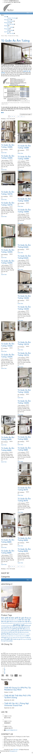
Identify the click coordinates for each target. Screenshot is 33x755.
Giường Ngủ (10, 30)
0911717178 (7, 717)
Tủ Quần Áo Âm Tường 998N (24, 438)
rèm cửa (26, 634)
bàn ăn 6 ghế (10, 619)
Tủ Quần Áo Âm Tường (15, 40)
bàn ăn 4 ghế (4, 619)
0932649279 (7, 723)
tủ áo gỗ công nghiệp (7, 641)
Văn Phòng (7, 32)
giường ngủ (18, 624)
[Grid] (1, 112)
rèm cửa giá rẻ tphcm (10, 635)
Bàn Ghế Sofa (10, 24)
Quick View (4, 152)
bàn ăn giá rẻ (6, 621)
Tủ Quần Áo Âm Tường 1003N (24, 297)
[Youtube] (4, 673)
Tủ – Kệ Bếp (10, 27)
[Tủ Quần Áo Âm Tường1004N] (25, 230)
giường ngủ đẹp (25, 632)
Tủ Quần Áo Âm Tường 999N (7, 438)
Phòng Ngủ (7, 29)
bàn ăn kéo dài (15, 621)
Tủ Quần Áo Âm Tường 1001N (24, 343)
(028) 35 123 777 (8, 728)
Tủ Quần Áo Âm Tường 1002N (7, 344)
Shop (6, 35)
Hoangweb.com (13, 751)
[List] (3, 112)
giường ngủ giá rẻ (8, 628)
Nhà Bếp (6, 25)
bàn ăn (28, 618)
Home (5, 16)
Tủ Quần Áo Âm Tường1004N (24, 246)
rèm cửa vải (24, 635)
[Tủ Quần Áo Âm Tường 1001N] (25, 326)
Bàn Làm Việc (10, 33)
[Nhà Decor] (8, 7)
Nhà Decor (16, 749)
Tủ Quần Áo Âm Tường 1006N (24, 199)
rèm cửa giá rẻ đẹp (17, 635)
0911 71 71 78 (8, 716)
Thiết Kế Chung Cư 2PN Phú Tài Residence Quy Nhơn (17, 688)
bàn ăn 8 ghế (16, 619)
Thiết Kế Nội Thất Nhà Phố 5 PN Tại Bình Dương (17, 696)
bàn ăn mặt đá (24, 621)
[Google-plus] (4, 671)
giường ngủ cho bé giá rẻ (12, 627)
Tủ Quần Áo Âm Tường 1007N (7, 192)
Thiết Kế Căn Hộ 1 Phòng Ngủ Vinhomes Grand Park (16, 704)
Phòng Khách (10, 21)
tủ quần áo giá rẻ (17, 639)
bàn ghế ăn (6, 617)
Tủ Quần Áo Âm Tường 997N (24, 488)
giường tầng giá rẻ (14, 634)
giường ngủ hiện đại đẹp (15, 632)
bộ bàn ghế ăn (10, 623)
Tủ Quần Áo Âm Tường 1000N (24, 391)
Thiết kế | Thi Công (12, 18)
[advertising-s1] (11, 599)
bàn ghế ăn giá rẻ (18, 617)
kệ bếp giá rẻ (22, 634)
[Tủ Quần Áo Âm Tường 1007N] (8, 178)
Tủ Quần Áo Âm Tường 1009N (7, 146)
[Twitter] (4, 670)
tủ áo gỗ (29, 639)
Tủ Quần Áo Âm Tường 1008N (24, 146)
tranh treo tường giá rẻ (20, 637)
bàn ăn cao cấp (24, 619)
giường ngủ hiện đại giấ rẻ (18, 630)
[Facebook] (4, 668)
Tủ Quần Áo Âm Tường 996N (7, 540)
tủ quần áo (8, 639)
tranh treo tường (11, 637)
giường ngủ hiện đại (18, 629)
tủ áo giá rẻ (24, 639)
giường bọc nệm (10, 625)
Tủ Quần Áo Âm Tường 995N (24, 539)
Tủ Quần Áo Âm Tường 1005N (7, 251)
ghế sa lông (27, 623)
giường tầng (5, 633)
